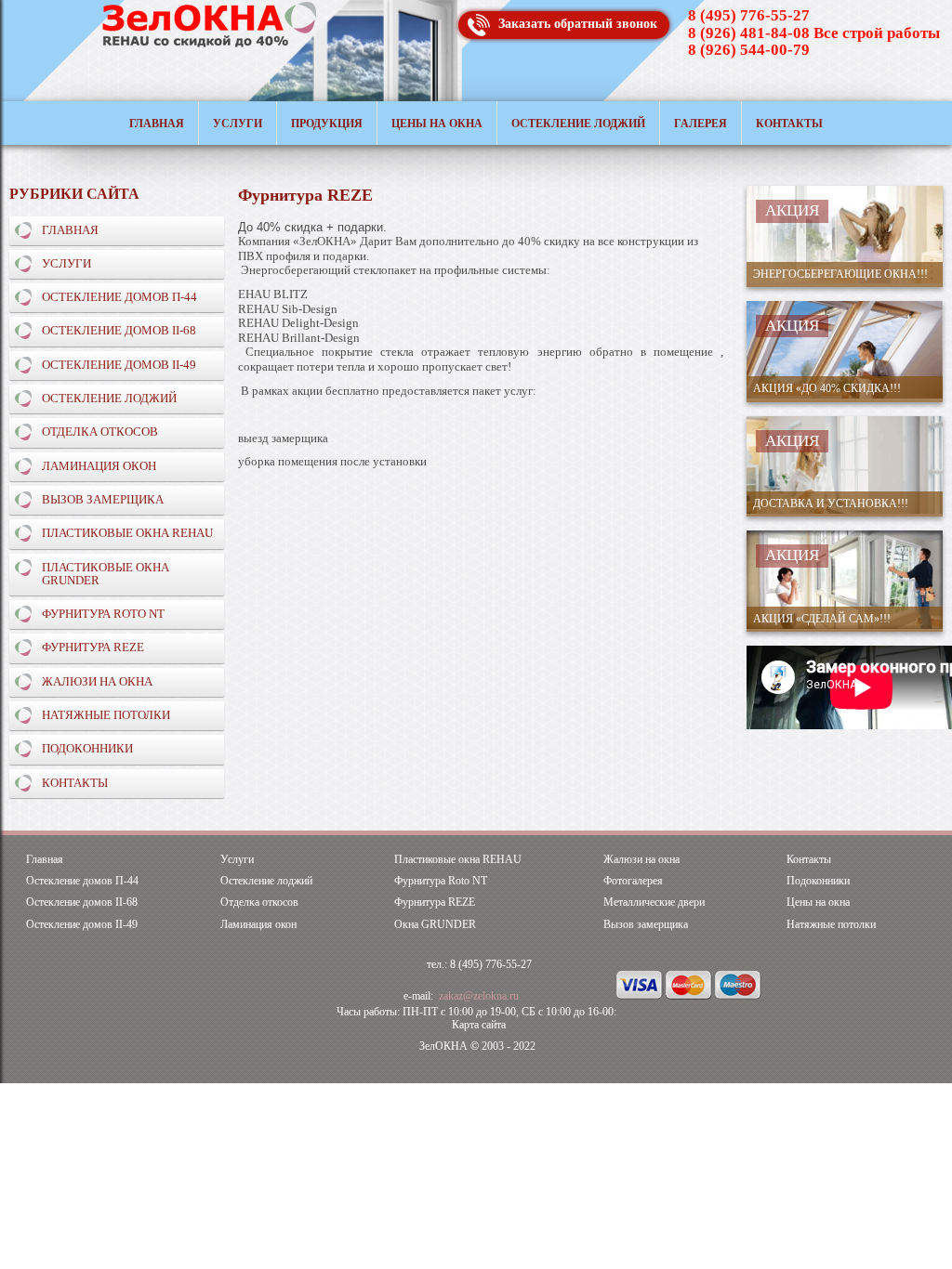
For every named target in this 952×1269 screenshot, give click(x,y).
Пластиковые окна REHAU (127, 533)
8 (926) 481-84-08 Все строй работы (814, 33)
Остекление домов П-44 (119, 297)
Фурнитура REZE (93, 647)
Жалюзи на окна (97, 681)
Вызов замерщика (103, 499)
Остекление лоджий (578, 123)
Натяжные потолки (831, 925)
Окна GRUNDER (435, 925)
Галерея (700, 123)
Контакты (789, 123)
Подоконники (87, 748)
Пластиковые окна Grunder (105, 573)
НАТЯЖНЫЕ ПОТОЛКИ (106, 715)
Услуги (237, 123)
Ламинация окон (99, 466)
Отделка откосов (100, 431)
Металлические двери (654, 902)
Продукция (327, 123)
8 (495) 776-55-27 (749, 15)
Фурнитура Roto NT (103, 614)
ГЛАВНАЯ (70, 230)
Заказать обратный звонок (577, 24)
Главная (156, 123)
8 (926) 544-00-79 (749, 50)
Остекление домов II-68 (119, 330)
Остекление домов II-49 (119, 365)
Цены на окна (437, 123)
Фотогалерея (633, 881)
